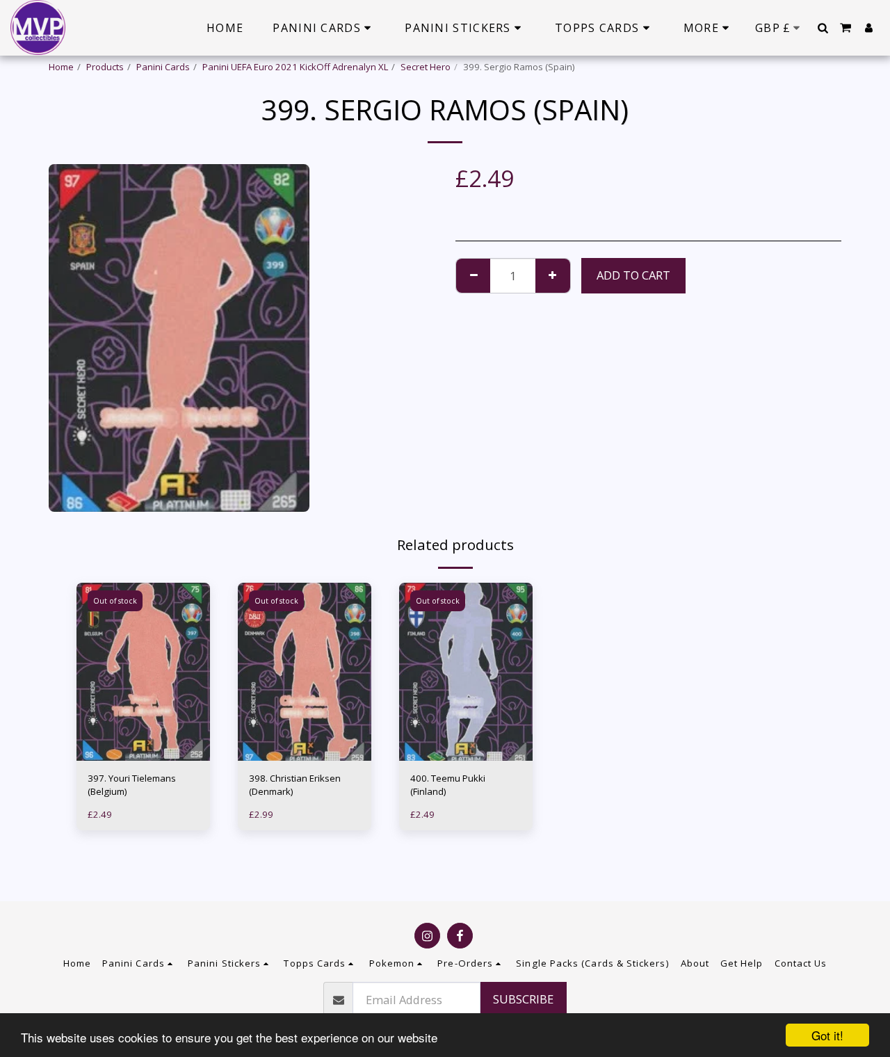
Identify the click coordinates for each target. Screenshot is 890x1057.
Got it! (827, 1035)
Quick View (143, 733)
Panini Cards (163, 66)
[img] (143, 672)
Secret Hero (425, 66)
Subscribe (523, 999)
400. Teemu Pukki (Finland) (447, 785)
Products (105, 66)
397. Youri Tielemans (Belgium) (132, 785)
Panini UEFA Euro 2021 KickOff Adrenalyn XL (295, 66)
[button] (822, 27)
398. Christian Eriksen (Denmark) (295, 785)
